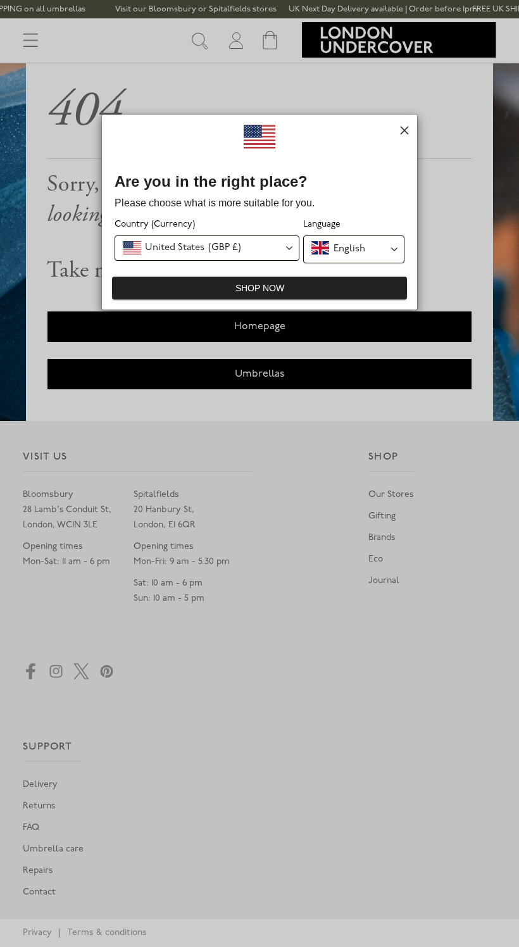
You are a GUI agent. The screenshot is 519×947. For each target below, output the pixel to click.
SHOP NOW (259, 288)
